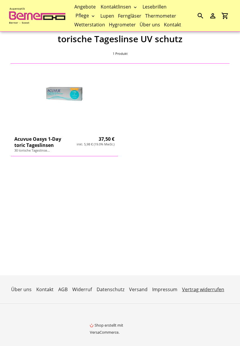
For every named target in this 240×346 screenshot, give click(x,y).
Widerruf (82, 289)
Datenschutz (110, 289)
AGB (63, 289)
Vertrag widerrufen (203, 289)
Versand (138, 289)
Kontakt (45, 289)
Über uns (21, 289)
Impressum (164, 289)
